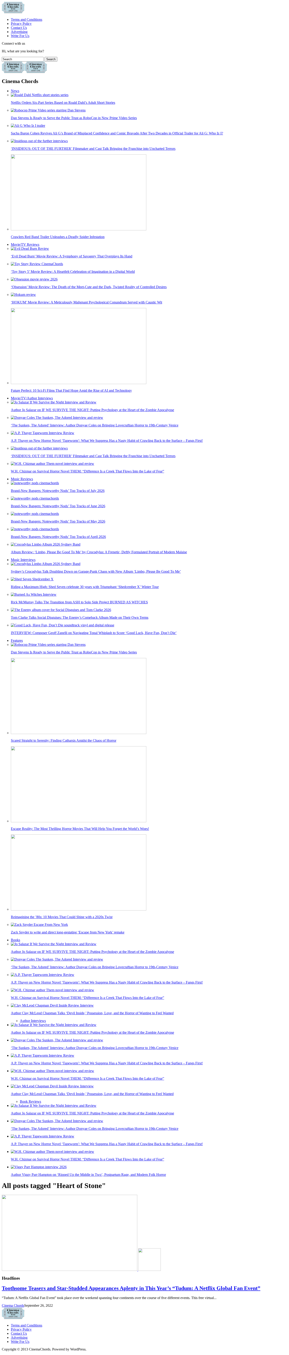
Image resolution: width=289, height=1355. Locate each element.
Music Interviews (23, 560)
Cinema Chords (13, 1305)
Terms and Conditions (26, 19)
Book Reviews (30, 1101)
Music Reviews (22, 479)
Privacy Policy (21, 23)
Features (17, 640)
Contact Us (19, 28)
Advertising (19, 32)
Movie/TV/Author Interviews (32, 398)
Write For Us (20, 36)
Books (15, 940)
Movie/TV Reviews (25, 244)
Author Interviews (33, 1021)
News (15, 91)
